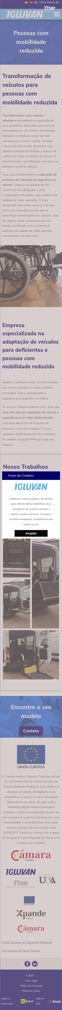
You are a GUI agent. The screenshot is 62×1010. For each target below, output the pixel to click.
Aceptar (31, 533)
